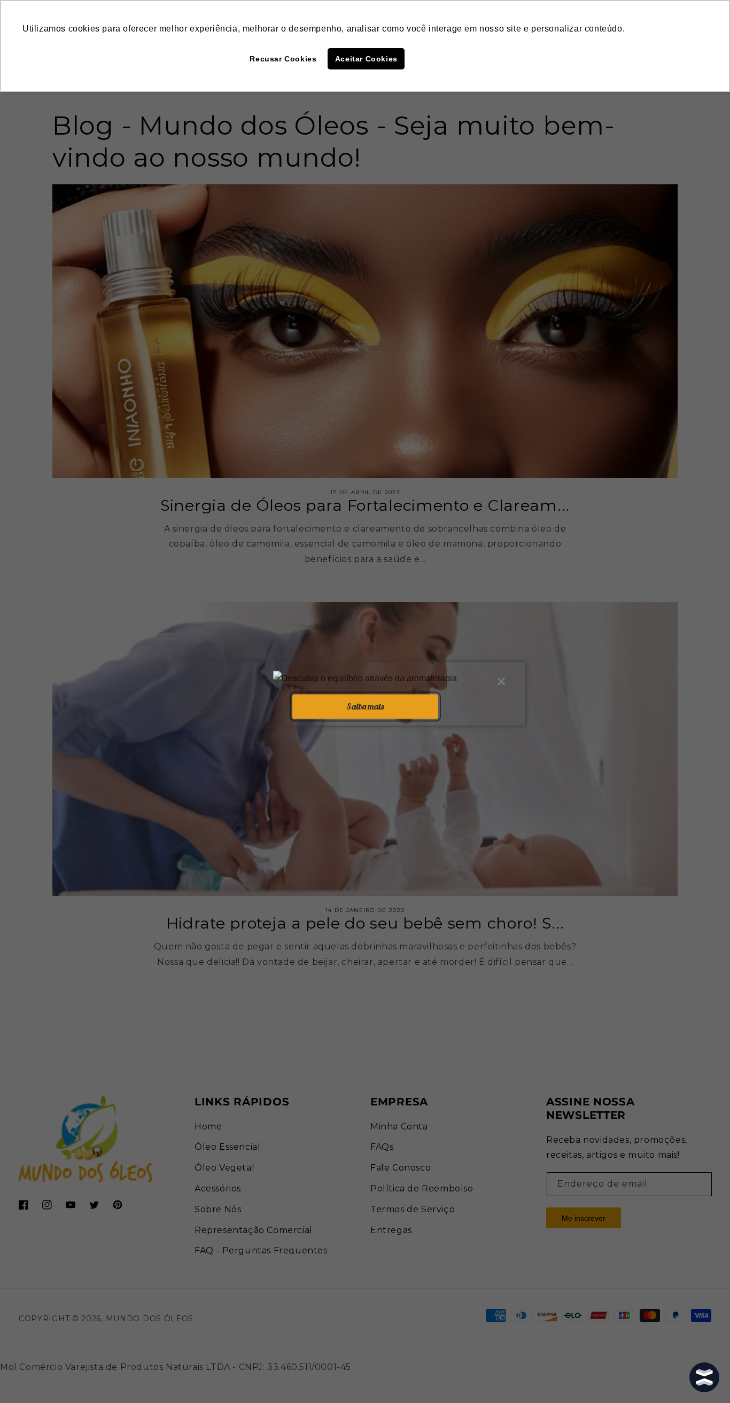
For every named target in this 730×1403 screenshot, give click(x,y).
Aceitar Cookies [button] (366, 58)
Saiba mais (365, 706)
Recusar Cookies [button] (283, 58)
